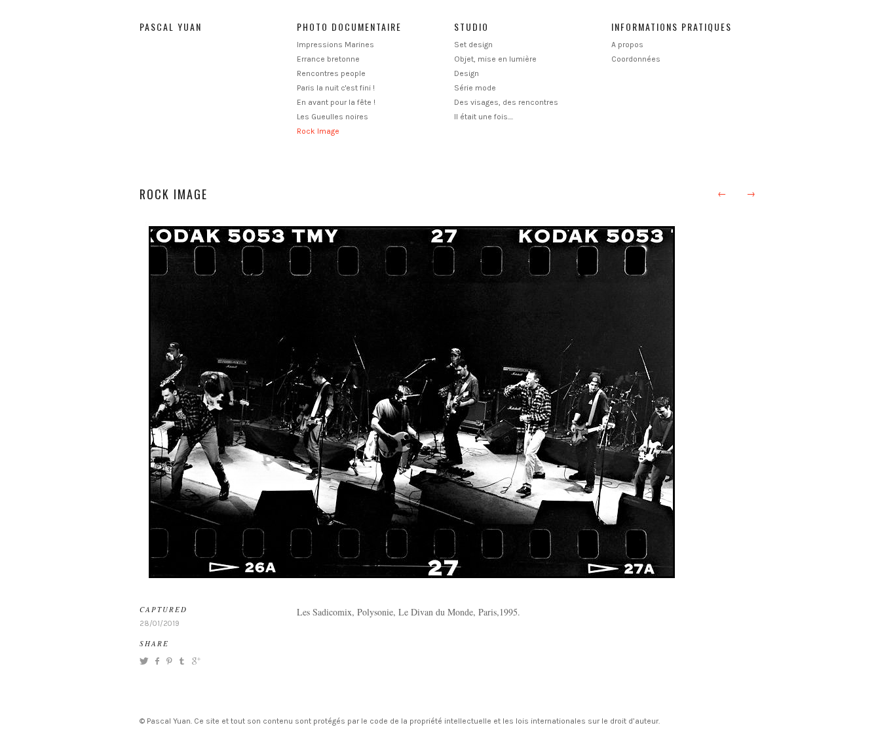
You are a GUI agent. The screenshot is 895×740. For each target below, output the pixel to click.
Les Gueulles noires (332, 116)
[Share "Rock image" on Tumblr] (182, 661)
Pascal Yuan (171, 26)
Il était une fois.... (483, 116)
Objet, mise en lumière (495, 59)
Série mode (475, 87)
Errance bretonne (328, 59)
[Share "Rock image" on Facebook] (156, 661)
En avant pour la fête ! (336, 102)
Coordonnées (635, 59)
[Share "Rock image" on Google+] (194, 661)
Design (466, 73)
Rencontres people (331, 73)
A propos (627, 44)
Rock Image (318, 131)
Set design (473, 44)
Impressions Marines (335, 44)
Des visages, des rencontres (506, 102)
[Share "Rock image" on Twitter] (145, 661)
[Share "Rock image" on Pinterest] (168, 661)
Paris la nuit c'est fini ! (336, 87)
